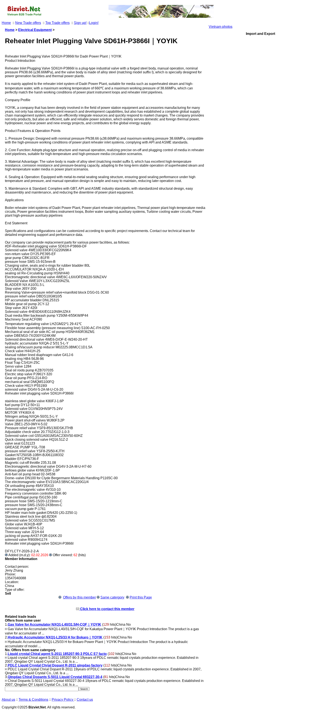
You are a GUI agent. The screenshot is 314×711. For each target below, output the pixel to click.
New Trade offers (28, 23)
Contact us (85, 699)
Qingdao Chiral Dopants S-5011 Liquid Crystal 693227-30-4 (55, 677)
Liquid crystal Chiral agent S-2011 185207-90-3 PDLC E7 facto (57, 654)
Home (6, 23)
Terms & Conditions (33, 699)
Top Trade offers (57, 23)
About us (8, 699)
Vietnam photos (220, 26)
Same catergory (112, 597)
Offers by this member (79, 597)
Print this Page (141, 597)
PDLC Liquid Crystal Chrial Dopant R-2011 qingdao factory (55, 665)
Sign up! (80, 23)
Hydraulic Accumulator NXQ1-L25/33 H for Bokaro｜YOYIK (55, 637)
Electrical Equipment (35, 30)
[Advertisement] (260, 246)
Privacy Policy (63, 699)
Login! (93, 23)
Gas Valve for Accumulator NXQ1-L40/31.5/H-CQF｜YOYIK (54, 624)
